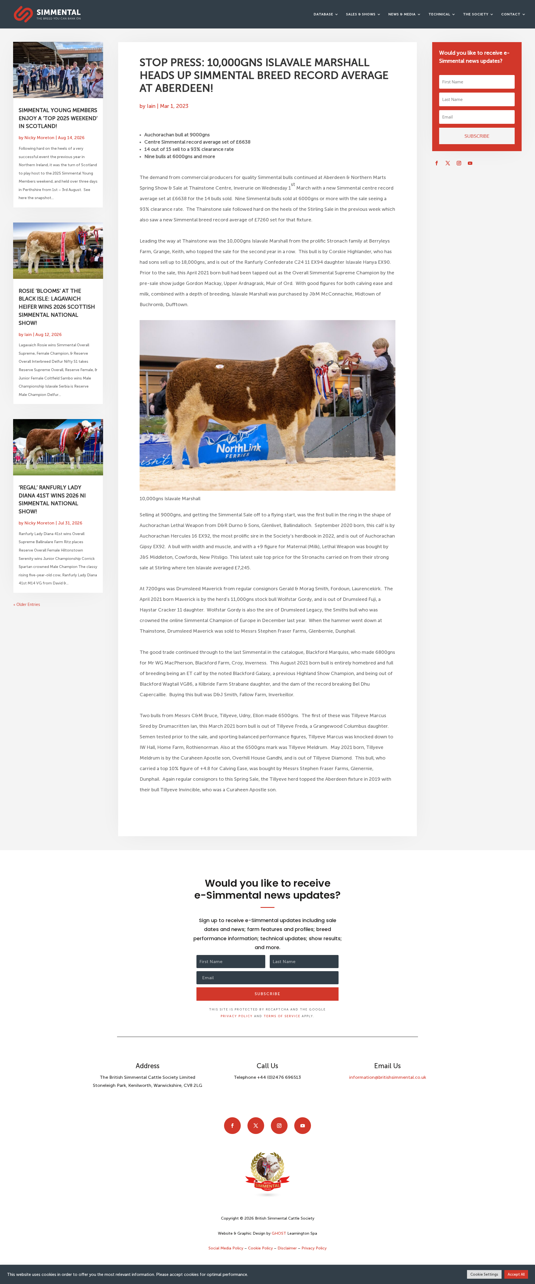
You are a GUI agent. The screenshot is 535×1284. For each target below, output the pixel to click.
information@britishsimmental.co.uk (387, 1077)
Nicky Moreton (39, 137)
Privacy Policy (237, 1016)
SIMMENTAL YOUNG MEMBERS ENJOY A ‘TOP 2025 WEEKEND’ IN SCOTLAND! (58, 118)
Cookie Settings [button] (484, 1274)
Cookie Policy (260, 1248)
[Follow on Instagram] (458, 163)
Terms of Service (282, 1016)
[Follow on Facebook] (436, 163)
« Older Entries (26, 604)
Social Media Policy (226, 1248)
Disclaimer (287, 1248)
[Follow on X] (447, 163)
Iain (28, 334)
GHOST (279, 1233)
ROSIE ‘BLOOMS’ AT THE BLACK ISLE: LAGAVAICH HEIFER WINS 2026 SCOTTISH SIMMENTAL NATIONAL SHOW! (57, 307)
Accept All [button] (516, 1274)
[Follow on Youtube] (470, 163)
